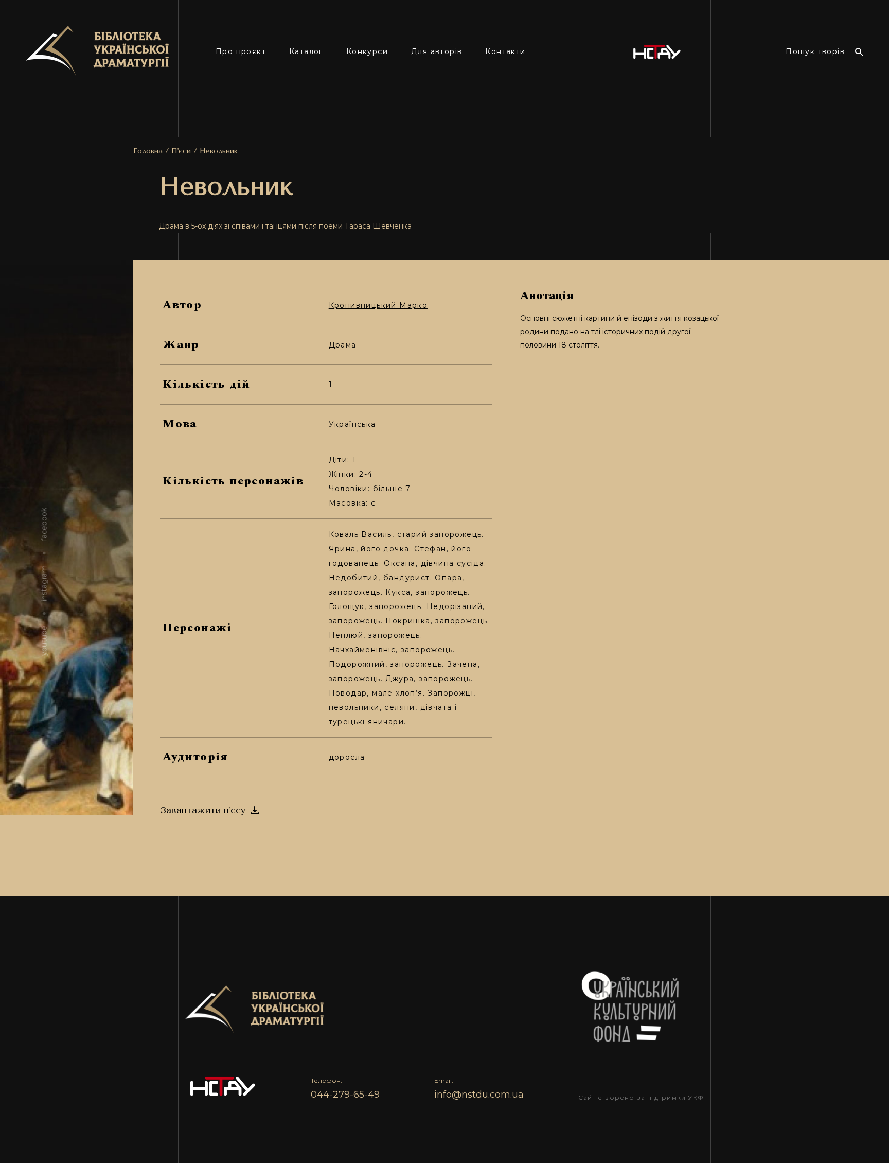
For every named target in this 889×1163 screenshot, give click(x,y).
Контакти (505, 51)
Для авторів (436, 51)
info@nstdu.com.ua (479, 1094)
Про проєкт (241, 51)
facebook (44, 524)
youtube (44, 641)
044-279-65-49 (345, 1094)
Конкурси (367, 51)
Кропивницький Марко (378, 305)
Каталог (306, 51)
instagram (44, 583)
